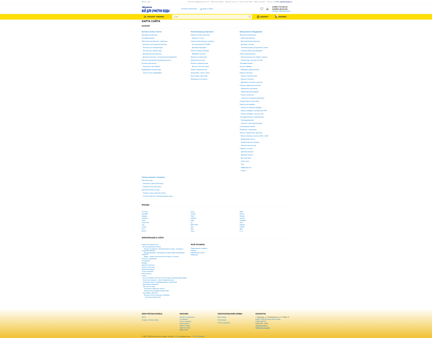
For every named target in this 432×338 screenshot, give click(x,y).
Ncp (192, 227)
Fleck (192, 216)
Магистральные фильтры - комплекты (155, 41)
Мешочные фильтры (248, 38)
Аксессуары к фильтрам (199, 76)
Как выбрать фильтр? (150, 293)
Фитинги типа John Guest (200, 66)
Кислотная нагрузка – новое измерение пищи (158, 280)
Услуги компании (147, 271)
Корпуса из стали (198, 38)
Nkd (192, 229)
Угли (242, 164)
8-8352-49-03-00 (279, 9)
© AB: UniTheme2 (199, 336)
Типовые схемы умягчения (152, 186)
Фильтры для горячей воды (152, 51)
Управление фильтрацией (249, 92)
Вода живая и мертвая (150, 284)
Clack (143, 220)
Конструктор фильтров (153, 297)
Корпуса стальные (247, 79)
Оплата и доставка (245, 2)
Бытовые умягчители (149, 63)
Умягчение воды (147, 180)
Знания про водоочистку (150, 244)
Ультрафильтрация (148, 38)
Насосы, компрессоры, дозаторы (251, 133)
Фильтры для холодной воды (153, 47)
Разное (243, 170)
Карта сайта (184, 330)
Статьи (144, 276)
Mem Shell (194, 224)
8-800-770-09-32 (279, 7)
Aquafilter (145, 214)
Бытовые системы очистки (152, 32)
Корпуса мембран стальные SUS (252, 114)
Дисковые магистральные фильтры (155, 44)
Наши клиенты (147, 273)
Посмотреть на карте (262, 328)
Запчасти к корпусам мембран (251, 107)
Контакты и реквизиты (149, 259)
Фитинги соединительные (199, 63)
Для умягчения (246, 158)
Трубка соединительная (199, 69)
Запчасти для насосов (248, 145)
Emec (193, 212)
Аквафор (243, 220)
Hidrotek (193, 218)
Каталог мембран (246, 66)
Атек (241, 222)
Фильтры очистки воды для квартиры (156, 295)
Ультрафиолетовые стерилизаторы (252, 117)
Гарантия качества (231, 2)
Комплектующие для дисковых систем (254, 47)
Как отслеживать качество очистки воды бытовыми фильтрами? (165, 278)
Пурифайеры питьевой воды (151, 69)
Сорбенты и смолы (246, 148)
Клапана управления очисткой (250, 85)
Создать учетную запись (150, 320)
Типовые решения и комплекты (153, 177)
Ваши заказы (222, 317)
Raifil (241, 212)
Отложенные (222, 320)
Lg (191, 222)
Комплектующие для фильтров (202, 32)
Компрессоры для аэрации (250, 142)
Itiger (192, 220)
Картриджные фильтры (150, 35)
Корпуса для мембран (247, 104)
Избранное (194, 255)
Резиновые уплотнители (199, 79)
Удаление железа (247, 155)
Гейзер (242, 227)
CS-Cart (176, 336)
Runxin (242, 214)
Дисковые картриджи (199, 47)
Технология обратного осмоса (154, 288)
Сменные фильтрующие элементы (202, 41)
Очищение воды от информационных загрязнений (160, 282)
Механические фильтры (248, 35)
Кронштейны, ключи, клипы (200, 73)
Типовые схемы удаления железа (154, 193)
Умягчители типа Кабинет (151, 66)
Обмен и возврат (259, 2)
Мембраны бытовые (198, 54)
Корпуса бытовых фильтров (200, 35)
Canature (145, 218)
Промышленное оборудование (251, 32)
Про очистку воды (149, 286)
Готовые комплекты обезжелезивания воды (157, 196)
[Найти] (250, 17)
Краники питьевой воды (199, 57)
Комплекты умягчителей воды (153, 183)
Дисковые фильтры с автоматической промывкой (160, 57)
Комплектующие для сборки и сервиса (254, 57)
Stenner (242, 216)
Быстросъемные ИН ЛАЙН (201, 44)
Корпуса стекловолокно (249, 76)
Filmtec (193, 214)
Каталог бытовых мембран (200, 51)
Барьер (242, 224)
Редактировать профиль (199, 248)
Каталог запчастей (247, 95)
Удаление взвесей (247, 152)
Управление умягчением (249, 88)
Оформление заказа (198, 252)
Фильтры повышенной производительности (156, 60)
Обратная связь (185, 328)
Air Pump (145, 212)
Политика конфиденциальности (198, 2)
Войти (144, 317)
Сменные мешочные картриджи (251, 51)
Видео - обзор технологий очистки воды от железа (161, 256)
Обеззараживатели (247, 120)
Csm (143, 229)
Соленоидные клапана (247, 126)
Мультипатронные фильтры (250, 41)
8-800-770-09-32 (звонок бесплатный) (267, 319)
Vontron (242, 218)
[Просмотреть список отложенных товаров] (262, 10)
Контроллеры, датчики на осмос (252, 60)
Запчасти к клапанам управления (252, 98)
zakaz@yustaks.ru (261, 326)
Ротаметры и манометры (248, 129)
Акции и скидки (207, 9)
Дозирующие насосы (248, 139)
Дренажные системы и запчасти (252, 82)
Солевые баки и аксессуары (249, 101)
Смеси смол (245, 161)
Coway (144, 227)
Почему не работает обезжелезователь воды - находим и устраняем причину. (162, 249)
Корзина (193, 250)
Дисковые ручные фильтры (152, 54)
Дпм (241, 229)
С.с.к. (242, 231)
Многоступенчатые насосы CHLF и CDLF (255, 136)
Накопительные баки (198, 60)
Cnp (143, 224)
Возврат (144, 263)
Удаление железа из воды (151, 190)
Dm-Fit (144, 231)
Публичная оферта (217, 2)
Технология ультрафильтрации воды (156, 291)
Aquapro (144, 216)
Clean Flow (145, 222)
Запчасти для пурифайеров (152, 73)
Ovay (192, 231)
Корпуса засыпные (246, 73)
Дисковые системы (247, 44)
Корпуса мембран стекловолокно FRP (254, 111)
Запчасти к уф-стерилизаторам (251, 123)
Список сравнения (224, 323)
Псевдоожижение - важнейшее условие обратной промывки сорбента (163, 253)
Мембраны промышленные (250, 69)
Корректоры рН (246, 167)
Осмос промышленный (247, 54)
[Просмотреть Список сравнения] (267, 10)
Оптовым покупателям (189, 9)
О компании (146, 261)
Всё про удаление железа (152, 247)
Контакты (270, 2)
